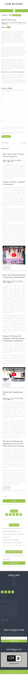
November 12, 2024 (9, 398)
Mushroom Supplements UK (17, 402)
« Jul (2, 622)
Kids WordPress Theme (10, 672)
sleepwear (7, 164)
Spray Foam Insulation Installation (11, 539)
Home (14, 578)
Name (3, 113)
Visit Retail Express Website (13, 315)
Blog (10, 15)
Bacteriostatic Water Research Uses (11, 531)
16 (15, 609)
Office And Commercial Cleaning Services (12, 528)
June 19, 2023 (8, 160)
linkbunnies (16, 22)
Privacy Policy (14, 585)
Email (3, 120)
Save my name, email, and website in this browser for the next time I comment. (14, 133)
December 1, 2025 (7, 22)
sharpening (9, 482)
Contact (14, 583)
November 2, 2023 (8, 281)
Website (3, 128)
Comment (4, 93)
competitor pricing (12, 350)
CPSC (11, 202)
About (14, 580)
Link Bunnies (14, 4)
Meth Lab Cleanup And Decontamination (12, 542)
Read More (7, 267)
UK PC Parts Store (6, 31)
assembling (18, 80)
